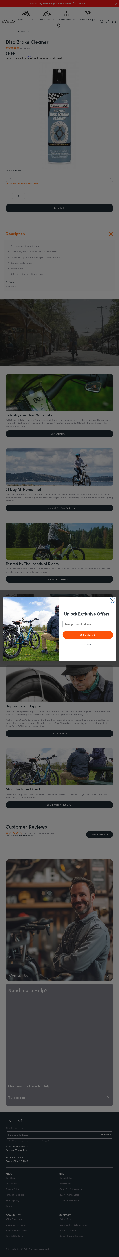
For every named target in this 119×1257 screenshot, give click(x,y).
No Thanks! (88, 644)
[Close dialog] (112, 600)
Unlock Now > (88, 634)
